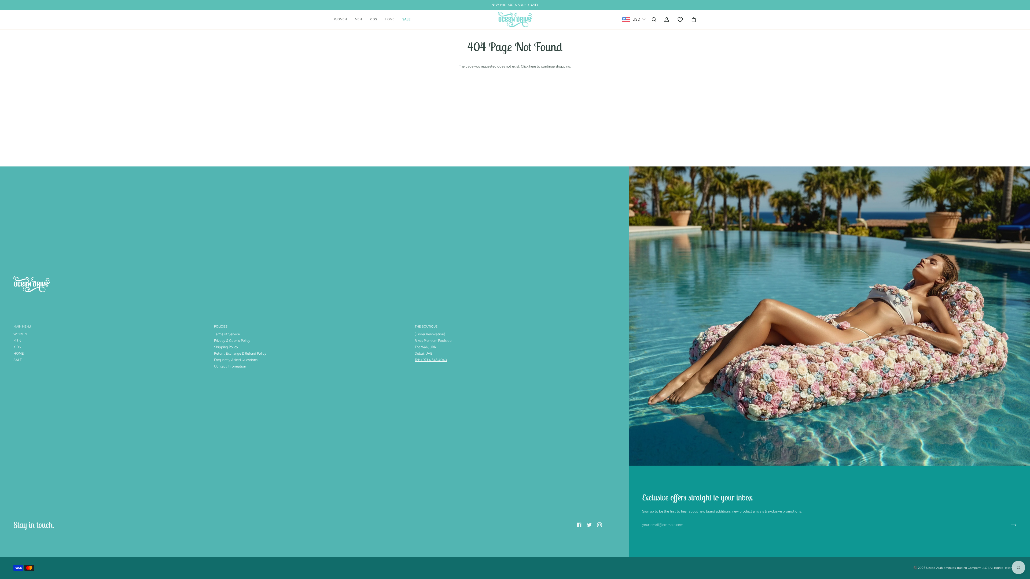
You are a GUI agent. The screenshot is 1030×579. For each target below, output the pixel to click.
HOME (18, 353)
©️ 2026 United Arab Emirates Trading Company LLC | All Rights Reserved (965, 568)
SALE (17, 360)
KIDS (17, 347)
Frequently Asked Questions (236, 360)
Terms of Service (227, 334)
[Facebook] (579, 524)
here (532, 66)
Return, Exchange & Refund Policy (240, 353)
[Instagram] (599, 524)
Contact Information (230, 366)
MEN (17, 341)
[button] (342, 19)
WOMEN (20, 334)
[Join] (1009, 525)
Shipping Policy (226, 347)
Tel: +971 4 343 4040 (431, 360)
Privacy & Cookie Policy (232, 341)
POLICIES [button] (220, 326)
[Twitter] (589, 524)
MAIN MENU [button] (22, 326)
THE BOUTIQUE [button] (426, 326)
